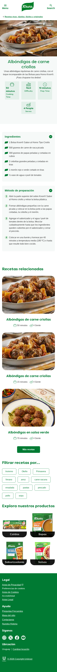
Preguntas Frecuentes (12, 611)
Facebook (17, 638)
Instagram (4, 638)
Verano (8, 479)
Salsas (42, 562)
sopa (21, 496)
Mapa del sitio (8, 615)
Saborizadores (14, 562)
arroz (23, 479)
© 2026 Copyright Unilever (19, 659)
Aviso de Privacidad (11, 585)
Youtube (23, 638)
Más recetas (29, 449)
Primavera (41, 471)
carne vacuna (40, 479)
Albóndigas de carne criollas (28, 319)
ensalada (9, 488)
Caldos (14, 534)
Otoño (24, 471)
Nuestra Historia (9, 624)
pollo (7, 496)
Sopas (43, 534)
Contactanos (8, 620)
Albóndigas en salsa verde (28, 432)
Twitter (10, 638)
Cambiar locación (21, 649)
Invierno (9, 471)
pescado (42, 488)
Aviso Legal (7, 599)
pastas (26, 488)
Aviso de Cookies (10, 592)
